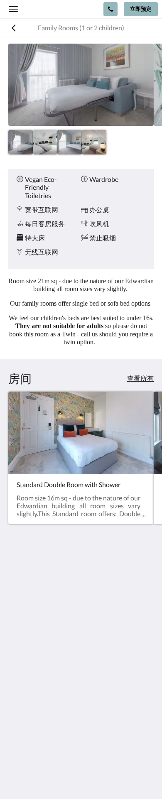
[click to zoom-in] (81, 85)
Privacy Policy (28, 688)
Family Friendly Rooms (41, 709)
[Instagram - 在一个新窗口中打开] (39, 649)
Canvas (98, 776)
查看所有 (140, 378)
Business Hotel (29, 716)
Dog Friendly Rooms (37, 702)
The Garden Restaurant (41, 695)
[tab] (81, 674)
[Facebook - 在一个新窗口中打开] (16, 649)
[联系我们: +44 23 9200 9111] (110, 9)
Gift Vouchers (28, 723)
